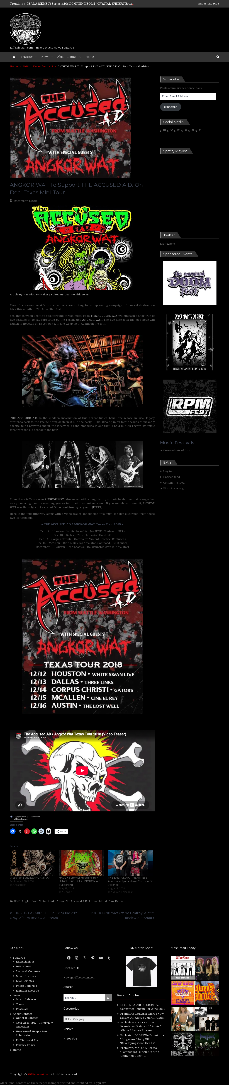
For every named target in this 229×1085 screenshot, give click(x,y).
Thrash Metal (98, 901)
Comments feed (174, 482)
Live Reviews (25, 981)
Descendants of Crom (177, 450)
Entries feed (171, 477)
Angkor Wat (29, 901)
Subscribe (170, 106)
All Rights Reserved (21, 819)
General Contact (27, 1017)
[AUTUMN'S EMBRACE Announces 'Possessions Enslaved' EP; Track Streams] (207, 993)
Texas (60, 901)
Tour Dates (115, 901)
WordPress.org (173, 488)
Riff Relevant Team (28, 1040)
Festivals (22, 1009)
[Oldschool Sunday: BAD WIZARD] (183, 1019)
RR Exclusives (25, 961)
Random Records (27, 990)
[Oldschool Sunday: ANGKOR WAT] (32, 863)
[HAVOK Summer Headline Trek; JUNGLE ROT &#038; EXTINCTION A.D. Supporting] (81, 863)
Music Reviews (26, 976)
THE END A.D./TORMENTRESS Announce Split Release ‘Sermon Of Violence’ (130, 881)
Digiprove (99, 1083)
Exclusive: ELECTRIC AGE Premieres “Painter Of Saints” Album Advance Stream (140, 1026)
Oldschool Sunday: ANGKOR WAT (31, 877)
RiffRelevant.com (38, 1074)
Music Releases (26, 999)
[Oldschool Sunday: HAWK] (207, 968)
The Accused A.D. (76, 901)
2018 (17, 901)
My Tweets (167, 243)
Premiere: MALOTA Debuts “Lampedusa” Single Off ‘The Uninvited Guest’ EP (139, 1051)
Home (90, 57)
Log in (167, 471)
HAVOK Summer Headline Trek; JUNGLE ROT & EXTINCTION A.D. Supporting (80, 881)
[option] (80, 4)
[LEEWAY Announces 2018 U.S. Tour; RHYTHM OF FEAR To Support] (183, 1045)
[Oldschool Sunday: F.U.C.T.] (207, 1019)
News (45, 57)
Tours (20, 1004)
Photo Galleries (26, 985)
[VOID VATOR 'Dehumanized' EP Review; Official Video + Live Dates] (183, 993)
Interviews (23, 966)
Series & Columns (28, 971)
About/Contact (67, 57)
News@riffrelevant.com (79, 977)
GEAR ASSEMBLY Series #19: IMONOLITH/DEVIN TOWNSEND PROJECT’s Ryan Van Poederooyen (95, 3)
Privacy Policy (25, 1045)
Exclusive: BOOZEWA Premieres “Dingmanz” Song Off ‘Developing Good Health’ (142, 1039)
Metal (43, 901)
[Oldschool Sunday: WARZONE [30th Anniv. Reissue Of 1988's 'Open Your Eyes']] (183, 968)
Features (27, 57)
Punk (51, 901)
